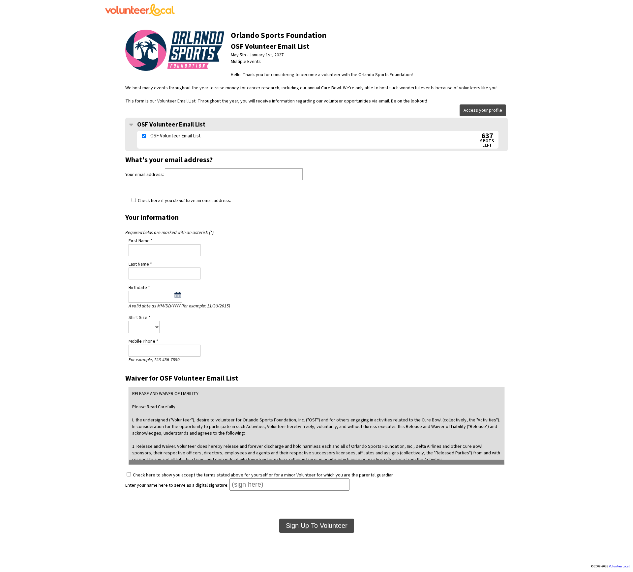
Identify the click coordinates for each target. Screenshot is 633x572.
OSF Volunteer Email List (170, 124)
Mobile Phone (142, 341)
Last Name (139, 264)
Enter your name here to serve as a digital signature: (176, 485)
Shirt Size (138, 317)
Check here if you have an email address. (184, 200)
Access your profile (483, 110)
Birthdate (138, 287)
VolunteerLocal (619, 566)
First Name (139, 241)
